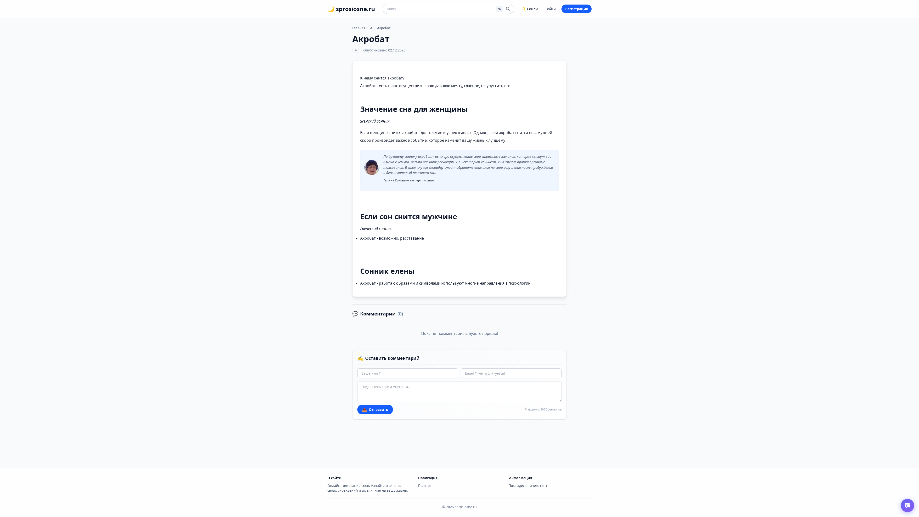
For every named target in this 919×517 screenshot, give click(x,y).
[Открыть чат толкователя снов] (907, 505)
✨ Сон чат (531, 8)
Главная (358, 28)
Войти (551, 8)
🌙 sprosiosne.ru (351, 9)
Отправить (375, 409)
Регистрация (576, 8)
